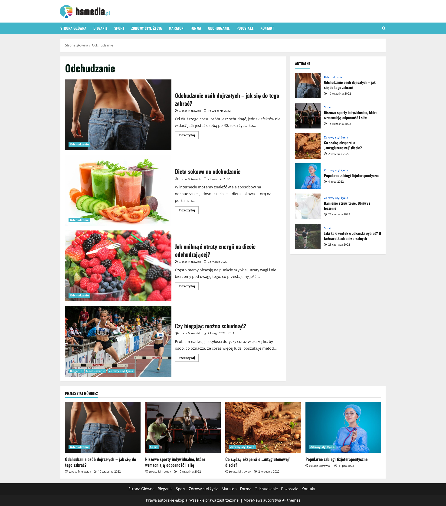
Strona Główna (73, 28)
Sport (119, 28)
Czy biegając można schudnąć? (118, 341)
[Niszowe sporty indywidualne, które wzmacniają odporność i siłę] (183, 427)
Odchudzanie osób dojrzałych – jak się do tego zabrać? (118, 114)
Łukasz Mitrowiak (189, 111)
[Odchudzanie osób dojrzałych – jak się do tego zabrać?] (103, 427)
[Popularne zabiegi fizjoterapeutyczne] (343, 427)
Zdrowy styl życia (146, 28)
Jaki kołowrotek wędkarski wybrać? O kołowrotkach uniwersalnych (308, 236)
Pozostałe (244, 28)
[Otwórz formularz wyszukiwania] (384, 28)
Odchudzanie (219, 28)
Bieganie (100, 28)
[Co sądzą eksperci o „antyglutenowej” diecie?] (263, 427)
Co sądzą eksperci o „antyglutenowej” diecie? (308, 146)
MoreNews (252, 500)
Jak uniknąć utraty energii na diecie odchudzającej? (118, 265)
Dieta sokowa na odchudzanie (118, 190)
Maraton (176, 28)
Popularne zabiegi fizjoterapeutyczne (308, 176)
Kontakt (267, 28)
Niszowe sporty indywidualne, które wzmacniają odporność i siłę (308, 115)
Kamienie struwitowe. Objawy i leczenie (308, 206)
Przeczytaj (189, 136)
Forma (195, 28)
